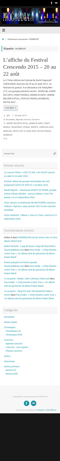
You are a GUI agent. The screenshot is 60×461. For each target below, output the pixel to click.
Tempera (41, 410)
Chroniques (10, 327)
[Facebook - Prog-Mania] (51, 3)
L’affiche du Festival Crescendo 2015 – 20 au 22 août (29, 67)
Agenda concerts (23, 119)
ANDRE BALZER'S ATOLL (17, 123)
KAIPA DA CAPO (46, 127)
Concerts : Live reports (17, 347)
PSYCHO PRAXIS (44, 131)
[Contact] (56, 3)
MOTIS (16, 131)
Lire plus (10, 107)
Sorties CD (11, 370)
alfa (8, 115)
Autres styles (10, 322)
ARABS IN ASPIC (36, 123)
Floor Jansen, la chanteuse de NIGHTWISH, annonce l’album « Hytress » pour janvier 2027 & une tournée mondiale (30, 206)
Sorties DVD (12, 373)
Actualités (10, 119)
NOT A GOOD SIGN (28, 131)
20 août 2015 (21, 115)
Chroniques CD (13, 331)
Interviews (9, 361)
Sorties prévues (12, 366)
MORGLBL (7, 131)
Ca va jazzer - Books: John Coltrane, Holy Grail (26, 278)
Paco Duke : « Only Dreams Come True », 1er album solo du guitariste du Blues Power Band (30, 254)
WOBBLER (7, 135)
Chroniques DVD (14, 334)
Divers (7, 356)
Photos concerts (14, 351)
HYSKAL (26, 127)
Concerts (36, 119)
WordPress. (52, 410)
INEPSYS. (35, 127)
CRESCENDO (16, 127)
